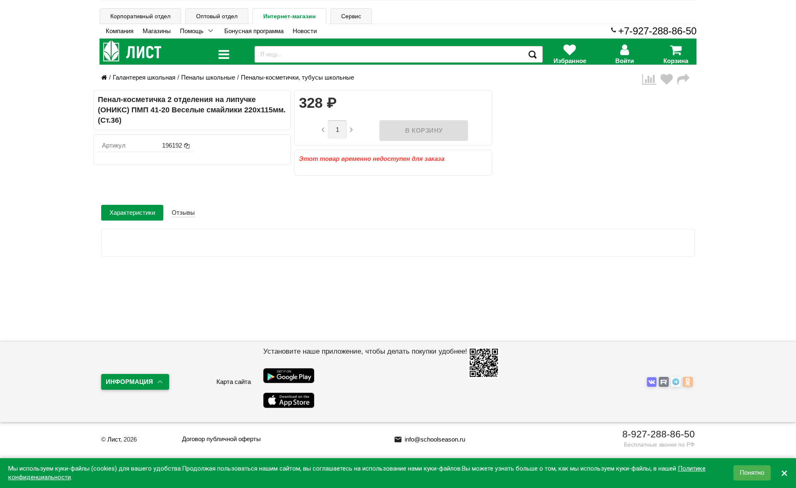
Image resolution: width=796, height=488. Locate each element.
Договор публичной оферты (221, 438)
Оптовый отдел (217, 16)
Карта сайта (233, 381)
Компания (119, 30)
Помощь (192, 30)
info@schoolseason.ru (429, 439)
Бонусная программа (254, 30)
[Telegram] (677, 382)
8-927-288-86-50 (658, 434)
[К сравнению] (651, 79)
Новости (305, 30)
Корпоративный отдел (140, 16)
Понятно (752, 473)
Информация (129, 381)
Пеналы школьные (208, 77)
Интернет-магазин (289, 16)
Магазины (157, 30)
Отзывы (183, 212)
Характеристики (132, 212)
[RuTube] (665, 382)
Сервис (351, 16)
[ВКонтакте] (653, 382)
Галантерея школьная (144, 77)
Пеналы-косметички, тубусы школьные (297, 77)
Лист (113, 439)
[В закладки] (668, 79)
